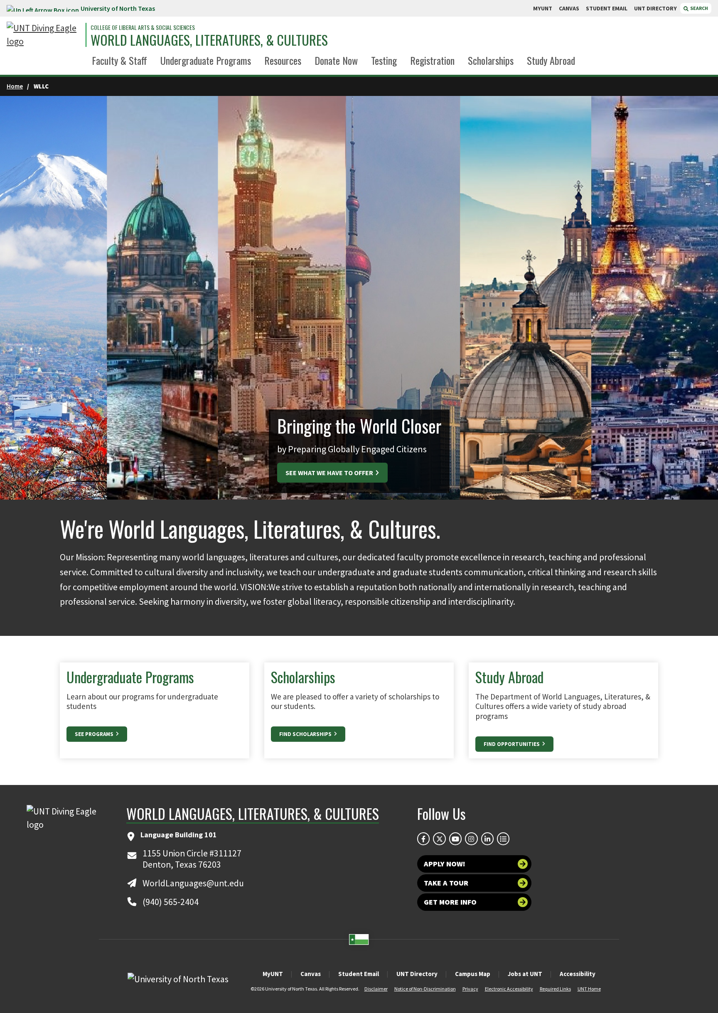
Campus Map (472, 974)
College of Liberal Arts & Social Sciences (143, 27)
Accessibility (577, 974)
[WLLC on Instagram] (471, 838)
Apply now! (444, 863)
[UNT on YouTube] (455, 838)
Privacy (470, 989)
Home (15, 86)
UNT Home (589, 989)
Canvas (310, 974)
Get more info (450, 902)
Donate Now (336, 60)
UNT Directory (417, 974)
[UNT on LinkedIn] (487, 838)
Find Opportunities (512, 744)
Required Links (555, 989)
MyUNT (273, 974)
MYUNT (542, 8)
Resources (282, 60)
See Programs (95, 734)
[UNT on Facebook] (423, 838)
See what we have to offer (329, 472)
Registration (432, 60)
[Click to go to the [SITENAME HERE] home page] (44, 35)
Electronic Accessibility (509, 989)
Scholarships (491, 60)
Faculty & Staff (119, 60)
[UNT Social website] (503, 838)
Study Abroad (551, 60)
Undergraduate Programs (205, 60)
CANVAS (569, 8)
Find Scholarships (306, 734)
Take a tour (446, 883)
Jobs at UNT (525, 974)
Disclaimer (376, 989)
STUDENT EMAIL (606, 8)
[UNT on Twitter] (439, 838)
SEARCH (698, 8)
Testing (384, 60)
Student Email (358, 974)
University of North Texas (118, 8)
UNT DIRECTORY (655, 8)
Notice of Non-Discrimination (425, 989)
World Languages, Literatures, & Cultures (209, 40)
